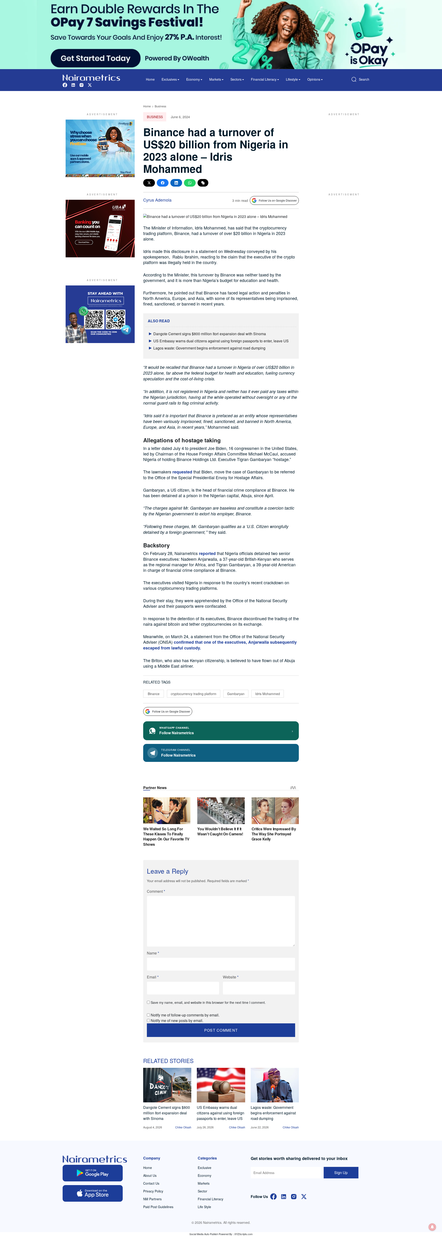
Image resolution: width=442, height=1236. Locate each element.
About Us (150, 1175)
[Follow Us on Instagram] (294, 1196)
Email (153, 977)
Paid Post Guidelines (158, 1206)
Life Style (204, 1206)
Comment (156, 891)
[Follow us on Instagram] (81, 84)
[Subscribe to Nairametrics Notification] (432, 1227)
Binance (154, 693)
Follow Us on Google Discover (278, 200)
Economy (204, 1175)
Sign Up (341, 1172)
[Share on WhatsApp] (190, 183)
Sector (202, 1191)
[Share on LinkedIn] (176, 183)
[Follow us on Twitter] (89, 84)
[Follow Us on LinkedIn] (283, 1196)
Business (160, 106)
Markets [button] (215, 79)
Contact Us (151, 1183)
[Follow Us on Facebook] (273, 1196)
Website (230, 977)
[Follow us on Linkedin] (73, 84)
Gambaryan (235, 693)
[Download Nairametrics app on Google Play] (93, 1173)
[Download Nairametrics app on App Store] (93, 1193)
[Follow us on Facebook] (65, 84)
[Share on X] (149, 183)
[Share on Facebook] (163, 183)
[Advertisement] (341, 148)
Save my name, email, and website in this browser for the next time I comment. (208, 1002)
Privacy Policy (153, 1191)
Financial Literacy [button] (263, 79)
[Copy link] (203, 183)
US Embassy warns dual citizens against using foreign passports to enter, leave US (221, 340)
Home (150, 79)
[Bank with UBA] (100, 228)
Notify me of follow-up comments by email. (185, 1015)
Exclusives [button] (169, 79)
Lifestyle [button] (292, 79)
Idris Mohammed (267, 693)
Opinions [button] (313, 79)
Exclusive (204, 1167)
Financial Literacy (210, 1199)
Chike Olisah (183, 1127)
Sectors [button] (235, 79)
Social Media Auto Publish (203, 1234)
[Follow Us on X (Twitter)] (304, 1196)
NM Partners (152, 1199)
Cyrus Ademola (157, 200)
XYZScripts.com (243, 1234)
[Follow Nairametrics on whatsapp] (100, 314)
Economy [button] (193, 79)
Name (153, 953)
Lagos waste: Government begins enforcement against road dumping (209, 348)
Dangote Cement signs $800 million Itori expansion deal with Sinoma (209, 333)
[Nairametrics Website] (91, 77)
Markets (203, 1183)
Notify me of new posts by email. (177, 1020)
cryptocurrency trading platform (193, 693)
